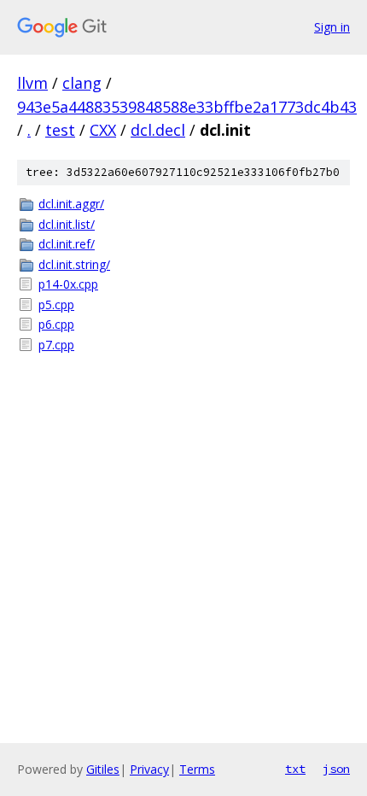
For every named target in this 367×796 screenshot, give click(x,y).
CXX (103, 130)
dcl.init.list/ (66, 224)
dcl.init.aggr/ (71, 204)
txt (295, 768)
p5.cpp (56, 304)
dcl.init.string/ (74, 264)
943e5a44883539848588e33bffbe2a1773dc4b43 (187, 107)
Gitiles (102, 769)
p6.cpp (56, 324)
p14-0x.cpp (68, 284)
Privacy (149, 769)
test (60, 130)
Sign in (332, 27)
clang (82, 83)
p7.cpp (56, 345)
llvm (32, 83)
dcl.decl (158, 130)
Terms (197, 769)
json (336, 768)
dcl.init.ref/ (66, 244)
